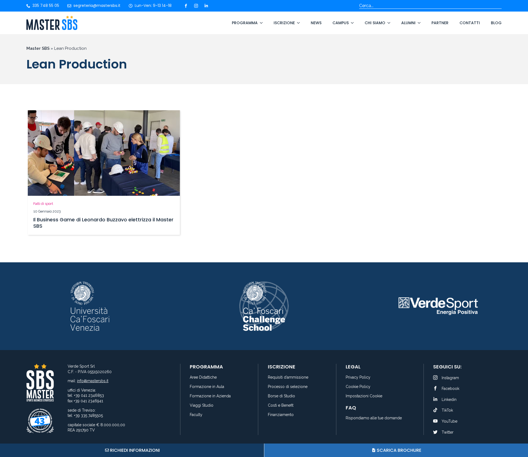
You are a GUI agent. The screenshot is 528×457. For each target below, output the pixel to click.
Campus (340, 23)
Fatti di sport (43, 204)
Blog (496, 23)
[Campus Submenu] (351, 23)
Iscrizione (284, 23)
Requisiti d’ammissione (288, 377)
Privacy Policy (358, 377)
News (316, 23)
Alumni (408, 23)
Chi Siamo (375, 23)
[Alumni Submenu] (418, 23)
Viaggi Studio (201, 405)
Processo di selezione (287, 387)
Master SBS (38, 48)
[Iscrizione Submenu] (297, 23)
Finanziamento (281, 415)
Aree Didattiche (203, 377)
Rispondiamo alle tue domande (374, 418)
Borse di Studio (281, 396)
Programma (245, 23)
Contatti (470, 23)
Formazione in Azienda (210, 396)
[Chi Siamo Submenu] (387, 23)
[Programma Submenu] (260, 23)
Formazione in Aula (207, 387)
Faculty (196, 415)
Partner (440, 23)
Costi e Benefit (280, 405)
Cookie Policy (358, 387)
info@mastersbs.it (92, 381)
